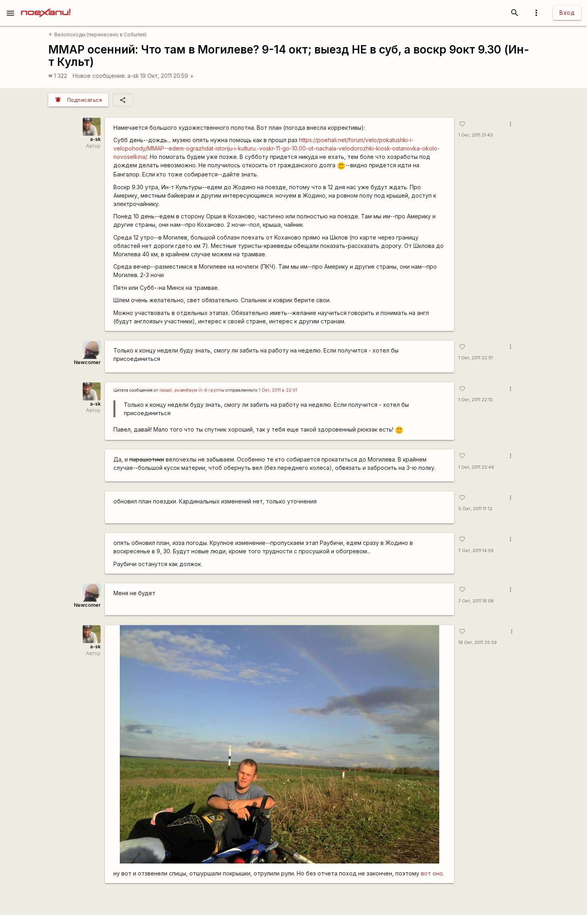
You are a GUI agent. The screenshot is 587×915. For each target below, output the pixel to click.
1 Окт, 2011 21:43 (475, 135)
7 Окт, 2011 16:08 (476, 601)
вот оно (432, 873)
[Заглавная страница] (46, 5)
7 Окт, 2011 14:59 (476, 550)
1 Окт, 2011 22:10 (475, 399)
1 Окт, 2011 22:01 (475, 357)
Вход (567, 12)
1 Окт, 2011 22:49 (476, 467)
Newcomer (87, 362)
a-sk (133, 75)
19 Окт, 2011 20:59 (167, 75)
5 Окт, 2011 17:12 (475, 508)
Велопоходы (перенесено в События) (97, 35)
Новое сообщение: (99, 75)
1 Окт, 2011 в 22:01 (278, 390)
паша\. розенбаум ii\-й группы (191, 390)
